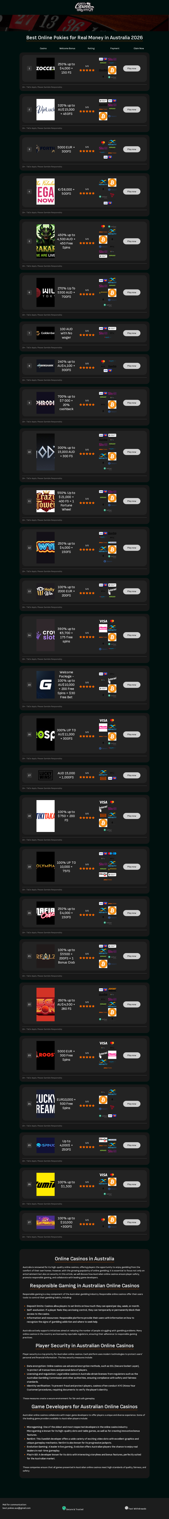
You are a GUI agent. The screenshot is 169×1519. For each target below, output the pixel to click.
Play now (131, 68)
